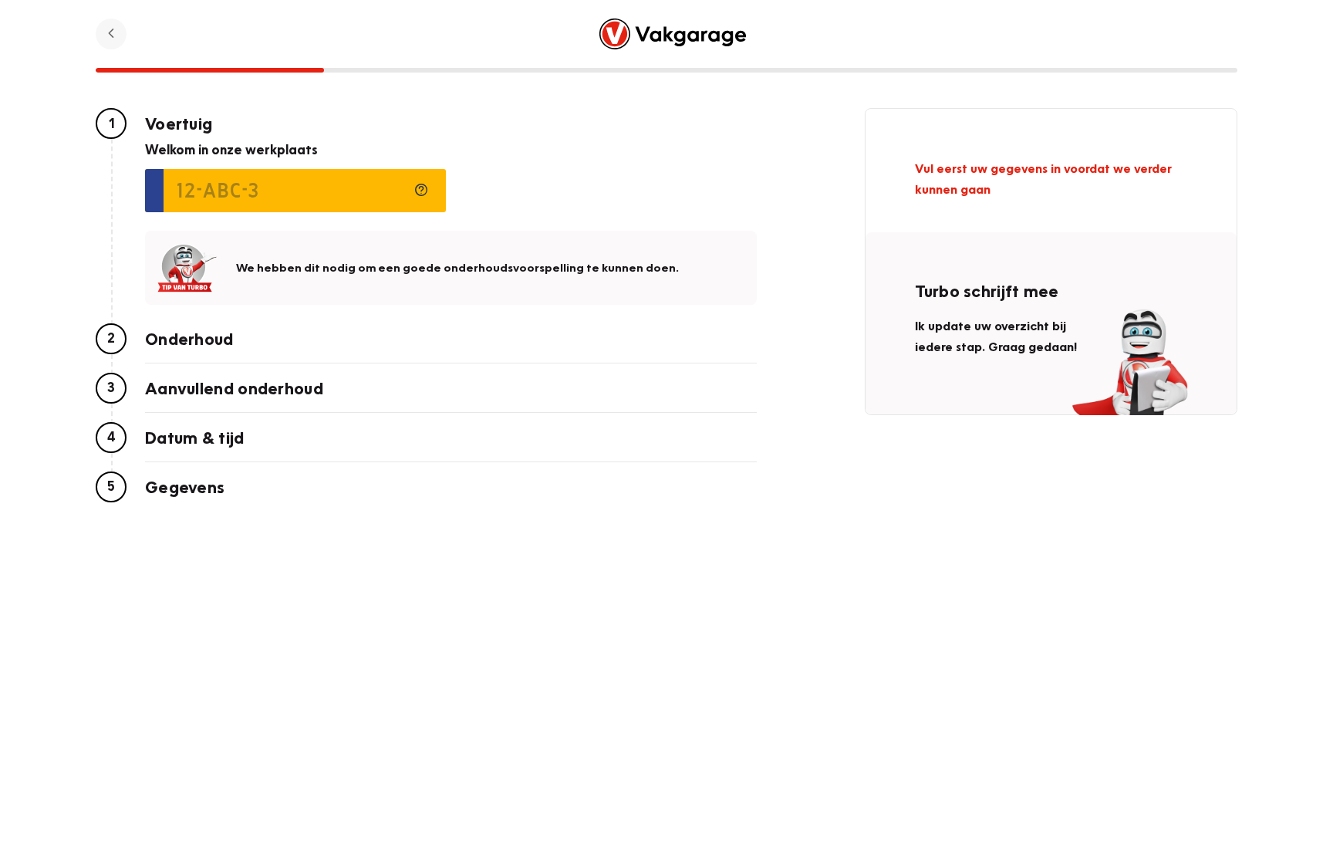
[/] (673, 34)
